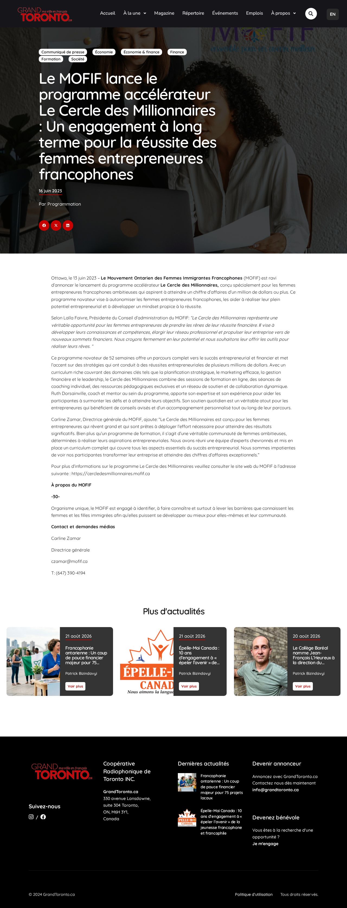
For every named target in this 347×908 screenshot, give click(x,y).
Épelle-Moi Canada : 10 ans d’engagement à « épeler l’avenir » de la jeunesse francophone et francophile (199, 662)
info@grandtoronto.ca (275, 789)
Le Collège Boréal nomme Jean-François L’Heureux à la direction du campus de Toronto (314, 657)
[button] (311, 14)
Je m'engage (265, 843)
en (333, 14)
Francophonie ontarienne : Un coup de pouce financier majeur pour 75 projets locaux (86, 657)
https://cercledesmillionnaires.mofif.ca (111, 473)
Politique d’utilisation (254, 894)
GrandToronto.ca (120, 791)
